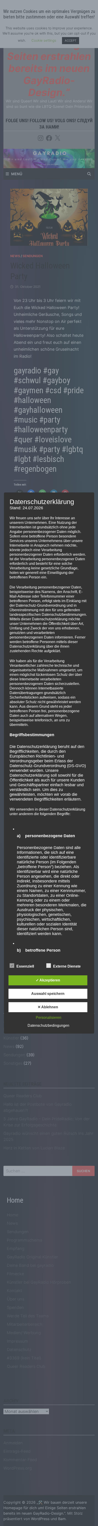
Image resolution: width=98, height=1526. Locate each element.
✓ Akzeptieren (48, 980)
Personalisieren (48, 1017)
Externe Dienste (67, 966)
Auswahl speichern (47, 994)
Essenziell (25, 966)
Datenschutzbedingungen (48, 1025)
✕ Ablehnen (48, 1007)
